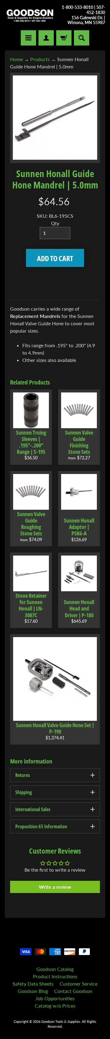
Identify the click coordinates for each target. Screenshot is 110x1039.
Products (40, 59)
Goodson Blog (33, 991)
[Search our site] (81, 38)
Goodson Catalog (55, 969)
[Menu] (28, 38)
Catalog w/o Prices (55, 1005)
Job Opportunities (55, 998)
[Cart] (64, 38)
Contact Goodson (73, 991)
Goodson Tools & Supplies (60, 1021)
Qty (55, 223)
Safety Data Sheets (33, 983)
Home (16, 59)
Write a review (55, 887)
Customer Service (78, 983)
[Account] (46, 38)
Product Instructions (55, 976)
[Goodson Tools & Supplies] (30, 15)
